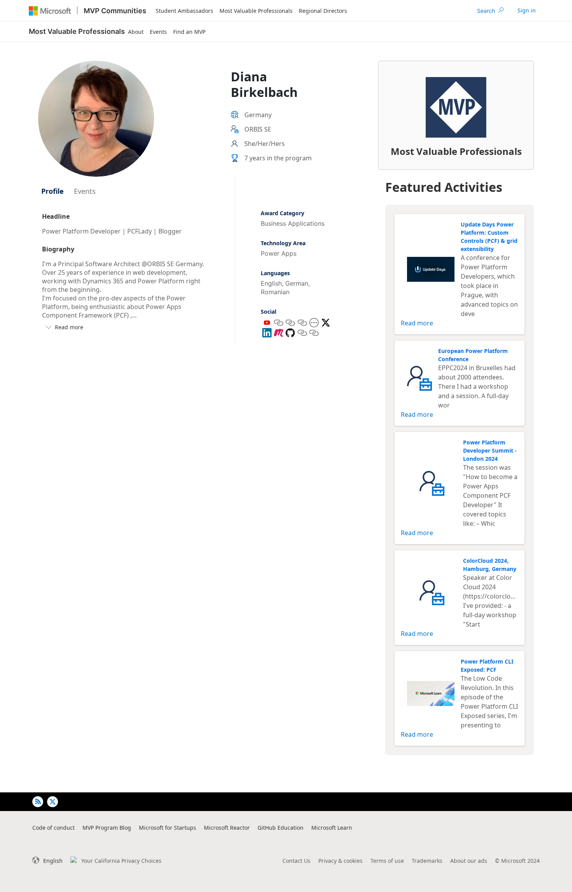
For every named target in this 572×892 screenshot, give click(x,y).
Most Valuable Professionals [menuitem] (256, 10)
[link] (527, 10)
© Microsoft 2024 (517, 860)
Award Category (282, 213)
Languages (275, 273)
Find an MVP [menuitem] (189, 31)
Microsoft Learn (331, 827)
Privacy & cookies (340, 860)
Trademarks (427, 860)
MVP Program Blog (106, 827)
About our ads (468, 860)
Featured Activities (443, 187)
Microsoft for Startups (167, 827)
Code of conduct (53, 827)
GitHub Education (281, 827)
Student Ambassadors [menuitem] (184, 10)
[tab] (52, 191)
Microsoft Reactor (227, 827)
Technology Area (283, 243)
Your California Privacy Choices (121, 860)
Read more (417, 323)
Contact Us (296, 860)
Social (268, 311)
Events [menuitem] (158, 31)
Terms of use (387, 860)
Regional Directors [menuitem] (323, 10)
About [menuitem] (136, 31)
